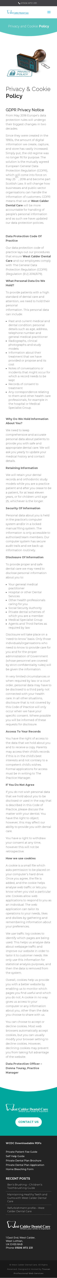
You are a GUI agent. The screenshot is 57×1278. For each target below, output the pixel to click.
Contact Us (28, 1122)
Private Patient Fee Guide (21, 1151)
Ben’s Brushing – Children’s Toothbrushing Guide (24, 1186)
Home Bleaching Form (20, 1169)
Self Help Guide (15, 1156)
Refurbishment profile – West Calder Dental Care (26, 1210)
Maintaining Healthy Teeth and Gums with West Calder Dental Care (27, 1198)
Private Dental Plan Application (25, 1165)
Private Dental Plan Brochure (23, 1160)
